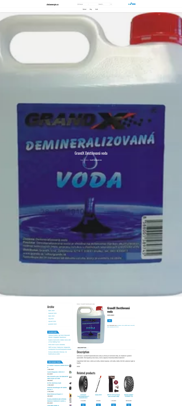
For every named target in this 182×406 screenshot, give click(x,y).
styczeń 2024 (52, 321)
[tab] (83, 347)
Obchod (84, 9)
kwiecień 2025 (52, 313)
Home (78, 304)
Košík (96, 9)
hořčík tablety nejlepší (129, 325)
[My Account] (129, 4)
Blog (91, 9)
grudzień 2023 (52, 324)
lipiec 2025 (51, 310)
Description (82, 347)
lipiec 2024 (51, 316)
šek (110, 320)
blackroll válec (120, 325)
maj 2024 (51, 318)
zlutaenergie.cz (53, 4)
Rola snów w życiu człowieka (56, 344)
